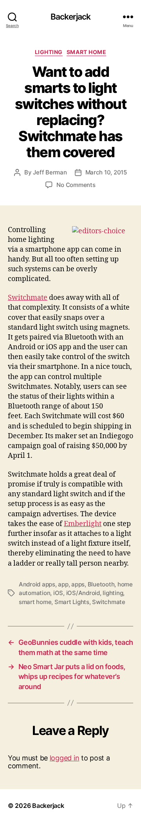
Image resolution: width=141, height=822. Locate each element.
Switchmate (108, 602)
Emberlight (82, 523)
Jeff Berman (50, 172)
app (63, 584)
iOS (58, 593)
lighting (113, 593)
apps (78, 584)
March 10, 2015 (106, 172)
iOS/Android (83, 593)
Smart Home (86, 52)
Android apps (37, 584)
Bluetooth (101, 584)
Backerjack (70, 17)
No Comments (75, 185)
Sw (13, 297)
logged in (65, 758)
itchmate (32, 297)
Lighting (49, 52)
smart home (35, 602)
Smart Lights (71, 602)
